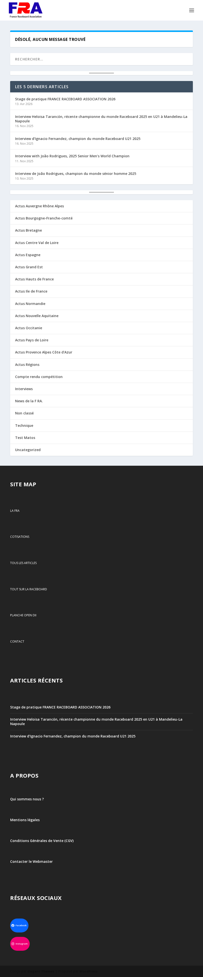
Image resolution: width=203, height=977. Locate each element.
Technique (24, 425)
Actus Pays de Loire (31, 340)
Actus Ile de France (31, 291)
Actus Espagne (27, 254)
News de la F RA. (29, 401)
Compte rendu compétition (39, 376)
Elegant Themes (40, 971)
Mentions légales (25, 819)
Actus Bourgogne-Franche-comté (44, 218)
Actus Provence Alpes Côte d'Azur (43, 352)
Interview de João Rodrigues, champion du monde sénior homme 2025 (75, 173)
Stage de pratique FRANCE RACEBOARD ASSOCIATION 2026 (65, 99)
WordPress (88, 971)
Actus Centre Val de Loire (36, 242)
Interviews (24, 388)
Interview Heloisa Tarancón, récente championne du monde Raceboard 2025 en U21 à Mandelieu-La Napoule (101, 118)
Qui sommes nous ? (27, 799)
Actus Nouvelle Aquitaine (36, 315)
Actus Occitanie (28, 328)
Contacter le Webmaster (31, 861)
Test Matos (25, 437)
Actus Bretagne (28, 230)
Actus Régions (27, 364)
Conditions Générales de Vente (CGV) (42, 840)
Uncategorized (28, 449)
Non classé (24, 413)
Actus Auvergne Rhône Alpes (39, 206)
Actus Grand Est (29, 267)
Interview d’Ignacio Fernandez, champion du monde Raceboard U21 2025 (77, 138)
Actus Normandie (30, 303)
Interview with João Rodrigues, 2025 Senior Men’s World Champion (72, 156)
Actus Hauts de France (34, 279)
